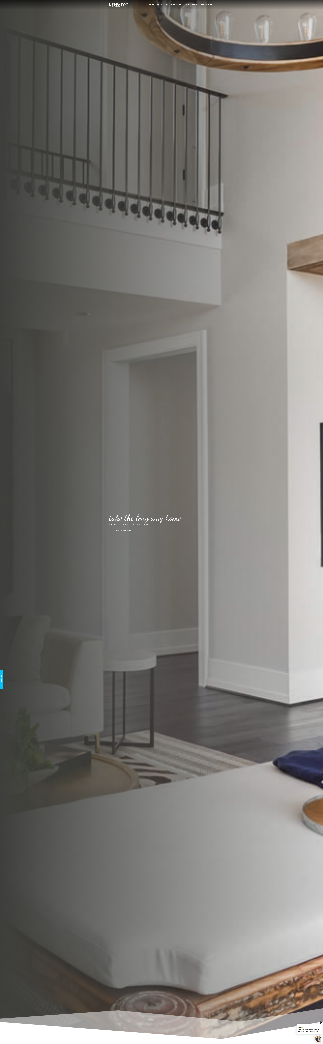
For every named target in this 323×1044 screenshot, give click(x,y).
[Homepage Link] (119, 5)
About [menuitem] (195, 5)
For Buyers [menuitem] (149, 5)
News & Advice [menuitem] (207, 5)
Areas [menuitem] (187, 5)
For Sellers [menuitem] (162, 5)
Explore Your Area (123, 530)
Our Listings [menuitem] (177, 5)
